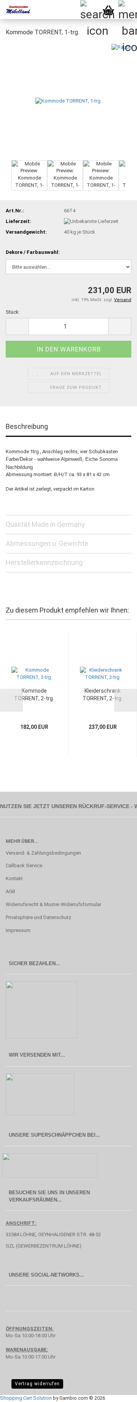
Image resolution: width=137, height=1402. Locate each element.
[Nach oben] (116, 1390)
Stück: (13, 312)
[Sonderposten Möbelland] (15, 9)
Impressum (18, 930)
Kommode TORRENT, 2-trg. (34, 694)
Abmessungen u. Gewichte (47, 543)
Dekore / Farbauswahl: (33, 252)
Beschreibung (27, 426)
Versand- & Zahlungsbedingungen (43, 853)
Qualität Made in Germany (45, 524)
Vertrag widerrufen (37, 1383)
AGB (10, 891)
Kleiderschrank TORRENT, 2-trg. (103, 694)
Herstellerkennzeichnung (44, 562)
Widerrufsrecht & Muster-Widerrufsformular (53, 904)
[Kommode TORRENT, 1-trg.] (68, 100)
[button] (17, 326)
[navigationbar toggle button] (127, 9)
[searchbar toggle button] (89, 9)
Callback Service (24, 865)
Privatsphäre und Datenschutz (38, 917)
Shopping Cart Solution (26, 1398)
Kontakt (14, 878)
